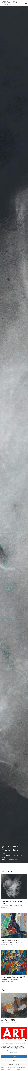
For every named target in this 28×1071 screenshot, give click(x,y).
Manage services (13, 1052)
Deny (14, 1060)
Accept (14, 1056)
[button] (26, 1041)
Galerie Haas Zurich (6, 907)
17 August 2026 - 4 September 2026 (11, 979)
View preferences (14, 1064)
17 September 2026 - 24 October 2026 (11, 905)
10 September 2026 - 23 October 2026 (11, 942)
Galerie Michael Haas (7, 944)
